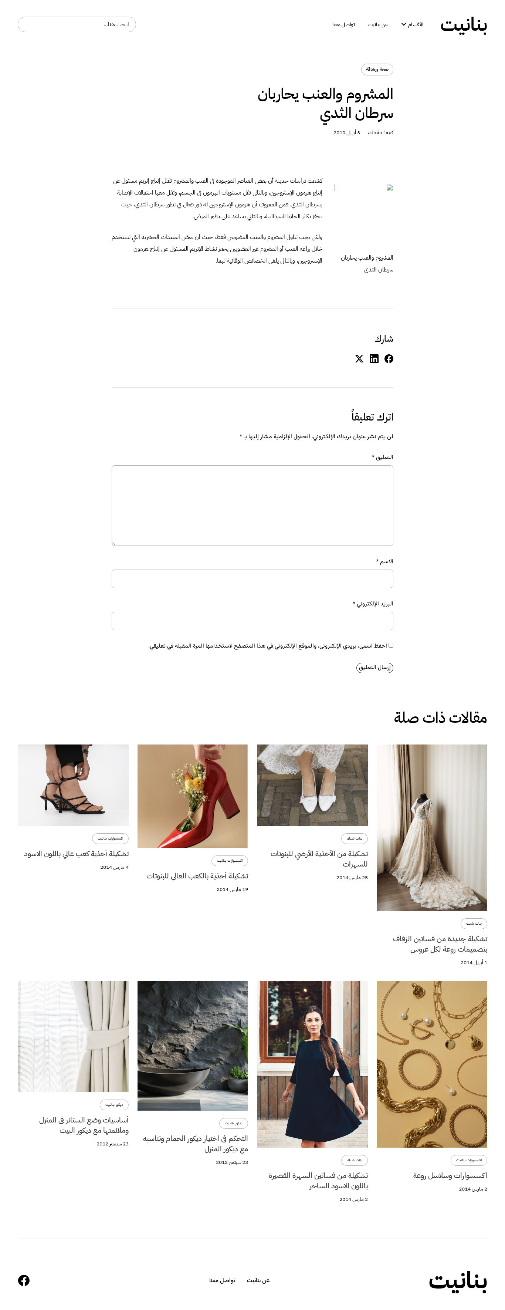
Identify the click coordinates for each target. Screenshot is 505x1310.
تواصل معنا (222, 1280)
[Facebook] (24, 1280)
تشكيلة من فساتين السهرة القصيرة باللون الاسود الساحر (318, 1180)
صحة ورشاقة (377, 69)
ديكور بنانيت (234, 1123)
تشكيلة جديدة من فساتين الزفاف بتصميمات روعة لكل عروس (440, 944)
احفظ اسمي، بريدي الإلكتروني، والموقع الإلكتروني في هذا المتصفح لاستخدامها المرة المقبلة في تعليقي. (267, 646)
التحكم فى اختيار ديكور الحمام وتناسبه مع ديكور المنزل (195, 1143)
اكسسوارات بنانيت (230, 861)
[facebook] (388, 359)
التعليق (382, 457)
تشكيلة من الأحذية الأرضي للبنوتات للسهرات (319, 859)
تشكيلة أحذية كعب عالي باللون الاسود (76, 853)
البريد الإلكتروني (373, 604)
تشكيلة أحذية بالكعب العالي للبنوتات (197, 875)
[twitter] (359, 359)
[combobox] (77, 24)
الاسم (384, 562)
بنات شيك (474, 923)
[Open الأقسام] (403, 24)
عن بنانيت (258, 1280)
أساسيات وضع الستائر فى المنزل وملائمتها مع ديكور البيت (84, 1125)
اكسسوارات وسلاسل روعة (450, 1175)
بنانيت (463, 24)
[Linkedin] (374, 359)
